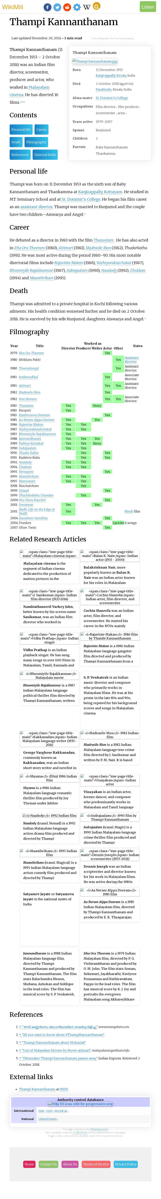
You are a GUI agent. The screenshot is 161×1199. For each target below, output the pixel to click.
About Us (70, 1164)
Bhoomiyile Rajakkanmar (31, 270)
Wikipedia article (99, 1129)
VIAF (49, 1111)
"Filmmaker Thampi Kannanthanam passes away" (59, 1058)
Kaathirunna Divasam (34, 415)
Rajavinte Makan (68, 262)
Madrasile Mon (98, 247)
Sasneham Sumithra (33, 518)
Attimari (66, 247)
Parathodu (104, 89)
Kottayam (113, 191)
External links (45, 155)
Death (16, 142)
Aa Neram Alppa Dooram (37, 420)
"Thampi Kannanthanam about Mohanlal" (53, 1043)
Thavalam (26, 406)
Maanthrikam (42, 278)
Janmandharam (30, 439)
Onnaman (26, 505)
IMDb (64, 1089)
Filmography (36, 142)
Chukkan (137, 270)
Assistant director (132, 360)
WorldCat (60, 1111)
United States (47, 1119)
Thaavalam (104, 240)
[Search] (97, 6)
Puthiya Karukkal (31, 443)
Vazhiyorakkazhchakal (35, 429)
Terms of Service (96, 1164)
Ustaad (24, 490)
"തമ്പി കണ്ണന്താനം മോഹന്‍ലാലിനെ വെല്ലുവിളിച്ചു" (59, 1027)
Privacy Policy (125, 1164)
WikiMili (12, 6)
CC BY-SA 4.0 (80, 1132)
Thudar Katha (28, 453)
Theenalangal (29, 368)
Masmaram (27, 481)
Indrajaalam (77, 270)
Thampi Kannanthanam (37, 1089)
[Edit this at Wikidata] (80, 1104)
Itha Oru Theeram (29, 247)
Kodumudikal (28, 377)
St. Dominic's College (112, 98)
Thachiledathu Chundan (36, 495)
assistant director (36, 206)
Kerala (121, 75)
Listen (148, 6)
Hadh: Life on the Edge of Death (37, 511)
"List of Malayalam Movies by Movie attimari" (56, 1050)
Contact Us (48, 1164)
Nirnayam (26, 472)
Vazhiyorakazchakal (114, 262)
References (20, 155)
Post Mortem (28, 399)
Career (42, 129)
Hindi (129, 511)
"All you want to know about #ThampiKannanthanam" (63, 1035)
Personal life (21, 129)
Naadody (109, 270)
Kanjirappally (105, 75)
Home (29, 1164)
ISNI (41, 1111)
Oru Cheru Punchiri (32, 500)
